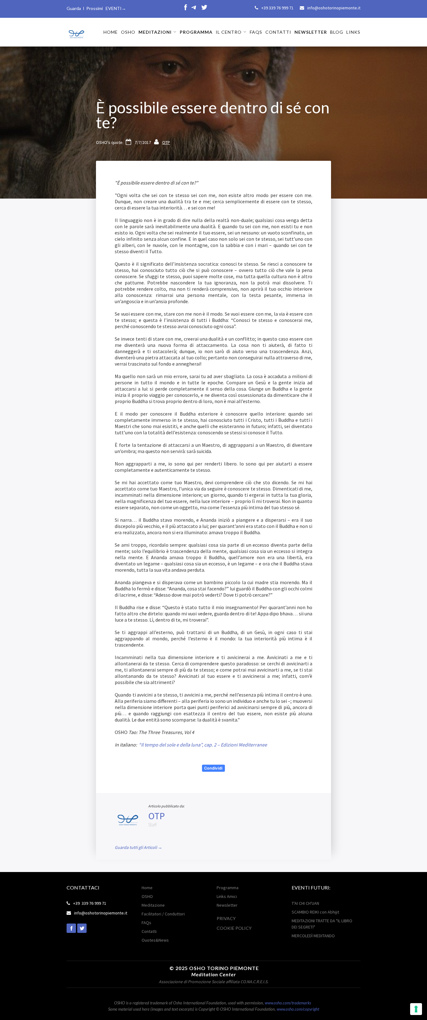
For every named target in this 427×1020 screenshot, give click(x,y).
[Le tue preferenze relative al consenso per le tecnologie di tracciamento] (416, 1009)
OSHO (128, 32)
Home (147, 887)
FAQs (256, 32)
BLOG (336, 32)
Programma (228, 887)
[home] (76, 32)
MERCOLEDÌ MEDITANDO (313, 936)
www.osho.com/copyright (298, 1009)
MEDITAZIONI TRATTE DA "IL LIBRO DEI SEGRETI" (322, 924)
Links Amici (227, 896)
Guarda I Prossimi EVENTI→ (96, 8)
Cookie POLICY (234, 928)
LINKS (353, 32)
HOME (110, 32)
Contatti (149, 931)
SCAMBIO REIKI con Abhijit (315, 912)
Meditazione (153, 905)
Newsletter (227, 905)
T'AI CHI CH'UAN (305, 903)
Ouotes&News (155, 940)
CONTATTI (278, 32)
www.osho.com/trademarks (288, 1002)
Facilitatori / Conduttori (163, 914)
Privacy (226, 918)
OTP (166, 142)
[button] (157, 32)
